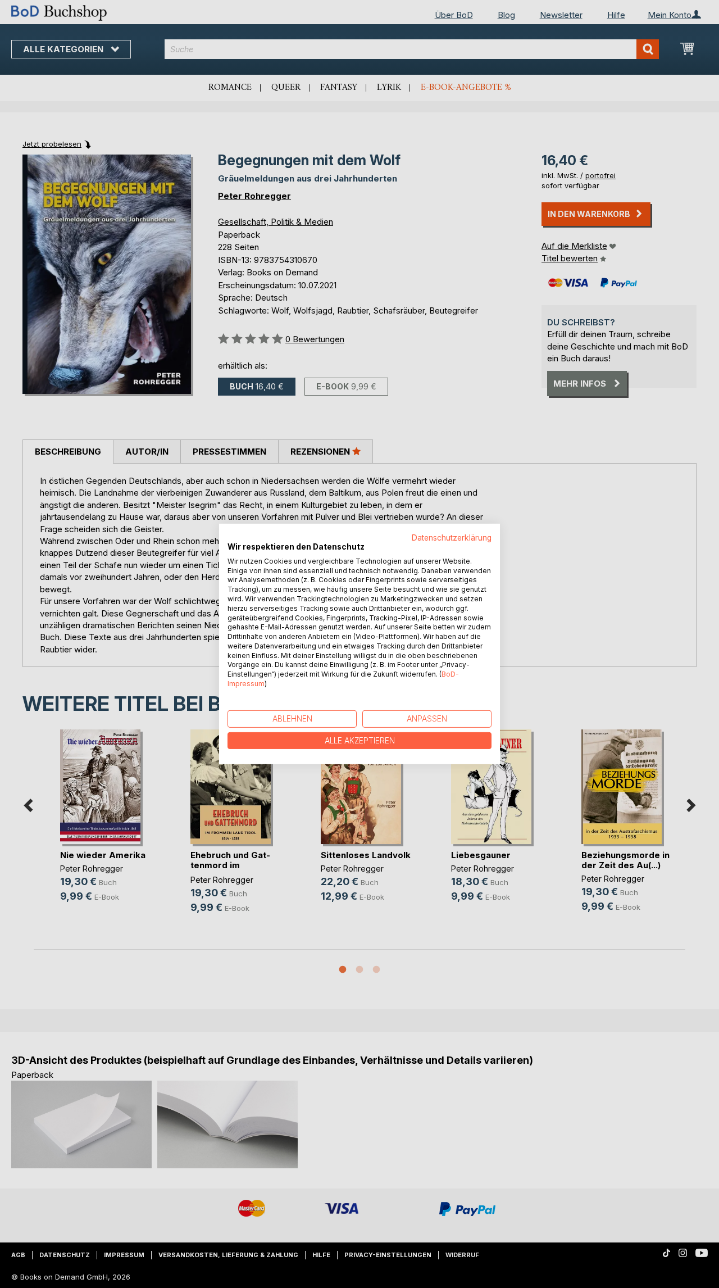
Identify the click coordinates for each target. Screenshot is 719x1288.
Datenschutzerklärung (452, 537)
